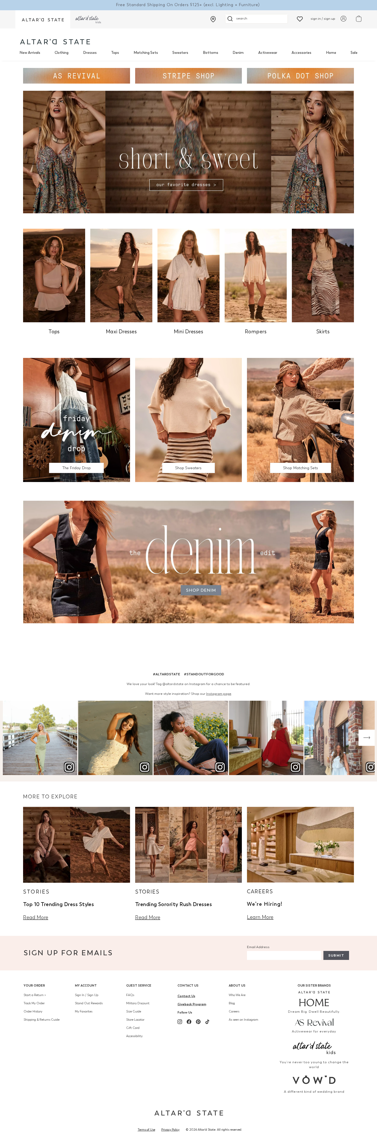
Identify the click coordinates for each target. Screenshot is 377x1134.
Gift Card (133, 1028)
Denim (238, 53)
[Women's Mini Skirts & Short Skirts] (323, 275)
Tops (115, 53)
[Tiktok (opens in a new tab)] (207, 1021)
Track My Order (34, 1003)
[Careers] (300, 844)
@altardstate (173, 684)
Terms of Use (146, 1129)
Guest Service (138, 985)
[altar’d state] (43, 19)
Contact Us (188, 985)
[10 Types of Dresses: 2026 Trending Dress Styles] (76, 844)
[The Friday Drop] (76, 419)
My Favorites (83, 1011)
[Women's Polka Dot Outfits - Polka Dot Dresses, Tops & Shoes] (300, 75)
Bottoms (210, 53)
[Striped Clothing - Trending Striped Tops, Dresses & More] (188, 75)
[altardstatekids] (88, 19)
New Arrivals (29, 53)
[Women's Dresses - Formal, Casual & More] (188, 151)
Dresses (90, 53)
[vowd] (314, 1079)
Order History (33, 1011)
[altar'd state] (55, 42)
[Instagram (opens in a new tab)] (180, 1021)
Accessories (301, 53)
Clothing (61, 53)
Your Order (34, 985)
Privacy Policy (170, 1129)
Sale (354, 53)
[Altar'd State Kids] (314, 1047)
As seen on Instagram (243, 1019)
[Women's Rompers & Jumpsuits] (256, 275)
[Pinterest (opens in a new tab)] (198, 1021)
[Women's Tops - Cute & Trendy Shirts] (54, 275)
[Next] (367, 738)
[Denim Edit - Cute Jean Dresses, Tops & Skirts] (188, 561)
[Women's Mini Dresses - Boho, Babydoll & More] (188, 275)
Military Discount (138, 1003)
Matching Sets (146, 53)
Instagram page (218, 694)
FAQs (130, 995)
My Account (86, 985)
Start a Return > (35, 995)
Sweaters (180, 53)
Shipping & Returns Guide (41, 1019)
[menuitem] (29, 53)
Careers (234, 1011)
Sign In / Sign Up (86, 995)
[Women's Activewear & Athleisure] (76, 75)
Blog (232, 1003)
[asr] (314, 1022)
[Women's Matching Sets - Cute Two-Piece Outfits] (300, 419)
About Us (237, 985)
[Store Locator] (213, 19)
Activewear (267, 53)
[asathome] (314, 998)
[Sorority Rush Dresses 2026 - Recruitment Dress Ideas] (188, 844)
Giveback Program (191, 1004)
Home (331, 53)
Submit (336, 955)
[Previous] (10, 738)
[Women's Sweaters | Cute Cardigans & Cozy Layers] (188, 419)
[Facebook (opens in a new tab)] (189, 1021)
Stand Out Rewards (89, 1003)
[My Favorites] (300, 18)
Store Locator (135, 1019)
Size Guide (133, 1011)
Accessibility (134, 1036)
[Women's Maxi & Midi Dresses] (121, 275)
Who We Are (237, 995)
